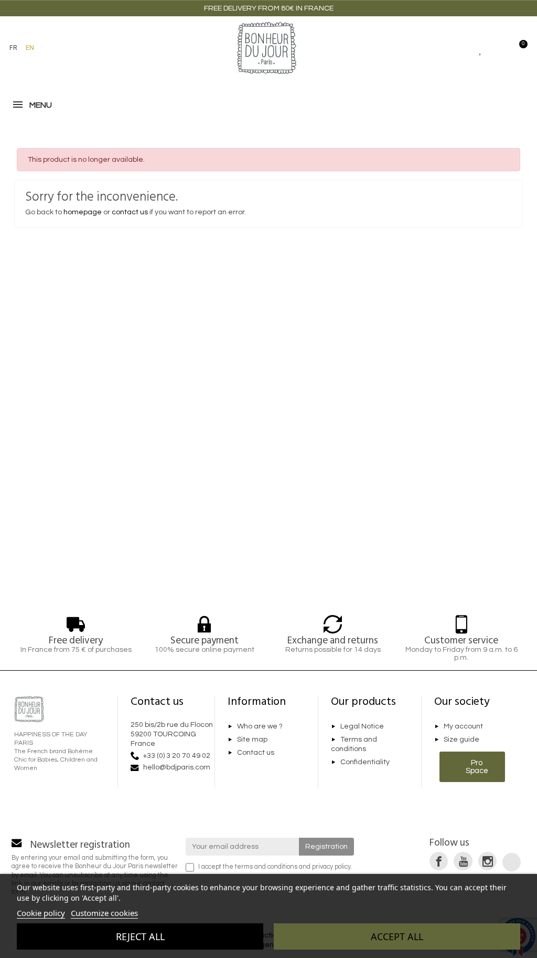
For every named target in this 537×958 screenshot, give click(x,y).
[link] (438, 861)
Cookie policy (41, 913)
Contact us (255, 752)
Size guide (461, 739)
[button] (55, 47)
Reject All (140, 936)
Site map (252, 739)
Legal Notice (362, 727)
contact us (130, 212)
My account (463, 727)
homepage (82, 212)
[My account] (499, 48)
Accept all (397, 936)
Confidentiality (365, 762)
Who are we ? (260, 727)
